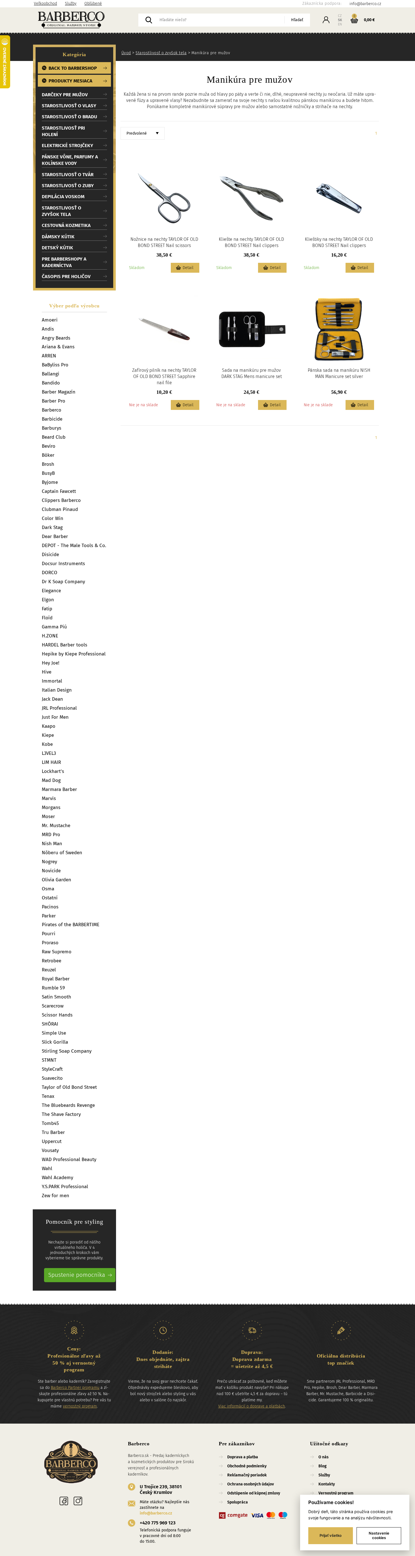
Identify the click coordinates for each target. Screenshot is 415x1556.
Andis (48, 329)
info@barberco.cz (156, 1513)
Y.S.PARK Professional (65, 1187)
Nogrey (49, 862)
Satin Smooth (56, 997)
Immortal (52, 681)
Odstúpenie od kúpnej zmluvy (253, 1493)
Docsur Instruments (63, 564)
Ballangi (50, 374)
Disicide (50, 555)
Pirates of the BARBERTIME (70, 925)
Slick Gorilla (55, 1042)
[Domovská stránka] (86, 20)
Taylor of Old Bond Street (69, 1087)
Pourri (48, 934)
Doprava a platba (242, 1457)
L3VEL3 (49, 753)
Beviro (48, 446)
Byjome (50, 482)
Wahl (47, 1169)
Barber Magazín (58, 392)
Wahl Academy (57, 1178)
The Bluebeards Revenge (68, 1105)
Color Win (52, 518)
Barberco (51, 410)
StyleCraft (52, 1069)
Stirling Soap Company (66, 1051)
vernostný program (80, 1406)
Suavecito (52, 1078)
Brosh (48, 464)
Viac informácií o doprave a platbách (251, 1406)
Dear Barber (55, 536)
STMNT (49, 1060)
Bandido (51, 383)
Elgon (48, 600)
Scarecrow (53, 1006)
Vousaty (50, 1150)
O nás (323, 1457)
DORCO (49, 573)
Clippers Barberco (61, 500)
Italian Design (57, 690)
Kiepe (48, 735)
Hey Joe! (50, 663)
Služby (71, 3)
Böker (48, 455)
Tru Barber (53, 1132)
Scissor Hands (57, 1015)
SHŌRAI (50, 1024)
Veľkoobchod (45, 3)
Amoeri (50, 320)
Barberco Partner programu (75, 1387)
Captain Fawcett (59, 491)
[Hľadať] (148, 20)
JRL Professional (59, 708)
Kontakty (326, 1484)
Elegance (51, 591)
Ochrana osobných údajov (250, 1484)
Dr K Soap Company (63, 582)
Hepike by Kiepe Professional (74, 654)
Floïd (47, 618)
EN (340, 24)
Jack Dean (52, 699)
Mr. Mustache (56, 826)
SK (340, 20)
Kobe (47, 744)
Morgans (51, 807)
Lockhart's (53, 771)
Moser (48, 816)
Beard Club (53, 437)
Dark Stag (52, 527)
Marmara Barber (59, 789)
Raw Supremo (56, 952)
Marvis (49, 798)
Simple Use (54, 1033)
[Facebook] (64, 1501)
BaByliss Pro (55, 365)
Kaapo (48, 726)
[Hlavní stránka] (71, 1463)
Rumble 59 (53, 988)
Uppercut (52, 1141)
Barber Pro (53, 401)
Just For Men (55, 717)
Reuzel (49, 970)
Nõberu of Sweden (62, 853)
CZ (340, 16)
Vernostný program (335, 1493)
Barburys (51, 428)
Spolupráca (237, 1502)
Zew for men (55, 1196)
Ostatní (50, 898)
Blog (322, 1466)
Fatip (47, 609)
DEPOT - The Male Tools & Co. (74, 545)
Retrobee (51, 961)
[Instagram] (78, 1501)
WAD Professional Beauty (69, 1159)
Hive (46, 672)
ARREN (49, 356)
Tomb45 (50, 1123)
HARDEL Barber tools (64, 645)
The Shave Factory (61, 1114)
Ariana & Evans (58, 347)
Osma (48, 889)
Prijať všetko (331, 1535)
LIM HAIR (51, 762)
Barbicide (52, 419)
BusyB (48, 473)
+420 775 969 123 (158, 1523)
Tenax (48, 1096)
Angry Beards (56, 338)
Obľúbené (93, 3)
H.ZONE (50, 636)
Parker (49, 916)
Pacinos (50, 907)
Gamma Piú (54, 627)
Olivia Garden (56, 880)
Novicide (51, 871)
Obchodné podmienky (247, 1466)
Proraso (50, 943)
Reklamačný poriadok (247, 1475)
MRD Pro (51, 835)
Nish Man (52, 844)
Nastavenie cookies (379, 1535)
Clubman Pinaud (60, 509)
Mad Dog (51, 780)
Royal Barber (56, 979)
